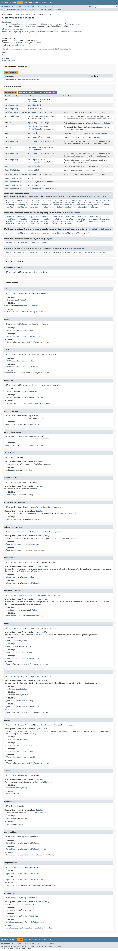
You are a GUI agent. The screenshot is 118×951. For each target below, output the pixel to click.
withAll (31, 182)
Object (37, 123)
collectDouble (95, 217)
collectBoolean (57, 217)
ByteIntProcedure (36, 129)
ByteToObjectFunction (44, 116)
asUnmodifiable (34, 109)
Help (51, 2)
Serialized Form (8, 61)
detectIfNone (56, 202)
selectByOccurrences (36, 160)
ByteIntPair (21, 112)
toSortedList (82, 207)
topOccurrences (34, 174)
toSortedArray (69, 207)
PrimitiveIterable (75, 32)
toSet (59, 207)
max (28, 205)
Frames (28, 6)
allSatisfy (28, 200)
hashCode (31, 133)
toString (94, 207)
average (95, 200)
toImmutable (33, 170)
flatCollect (9, 221)
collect (31, 116)
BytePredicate (40, 141)
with (29, 178)
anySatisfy (39, 200)
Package (12, 2)
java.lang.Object (9, 22)
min (51, 205)
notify (16, 243)
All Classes (49, 6)
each (65, 202)
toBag (45, 207)
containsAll (25, 202)
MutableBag (13, 116)
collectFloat (10, 219)
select (30, 153)
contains (14, 202)
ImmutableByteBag (12, 170)
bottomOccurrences (35, 112)
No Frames (36, 6)
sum (31, 207)
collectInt (22, 219)
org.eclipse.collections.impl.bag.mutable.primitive (30, 14)
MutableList (10, 112)
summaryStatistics (12, 223)
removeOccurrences (35, 147)
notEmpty (81, 205)
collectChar (82, 217)
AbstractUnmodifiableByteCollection (25, 43)
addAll (12, 200)
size (26, 207)
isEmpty (91, 202)
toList (52, 207)
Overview (4, 2)
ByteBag (17, 32)
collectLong (33, 219)
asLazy (87, 200)
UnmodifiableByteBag (13, 79)
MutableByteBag (28, 32)
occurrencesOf (34, 137)
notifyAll (25, 243)
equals (30, 123)
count (46, 202)
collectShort (46, 219)
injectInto (82, 202)
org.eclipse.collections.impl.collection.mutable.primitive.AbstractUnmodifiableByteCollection (43, 24)
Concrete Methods (46, 92)
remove (89, 205)
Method (31, 9)
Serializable (7, 32)
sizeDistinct (33, 166)
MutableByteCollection (57, 32)
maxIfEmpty (35, 205)
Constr (23, 9)
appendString (51, 200)
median (45, 205)
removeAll (98, 205)
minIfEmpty (58, 205)
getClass (8, 243)
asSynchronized (34, 105)
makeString (101, 202)
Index (46, 2)
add (5, 200)
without (31, 185)
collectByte (70, 217)
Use (25, 2)
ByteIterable (41, 32)
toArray (38, 207)
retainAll (8, 207)
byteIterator (105, 200)
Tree (30, 2)
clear (6, 202)
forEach (72, 202)
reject (30, 141)
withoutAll (32, 189)
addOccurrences (34, 99)
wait (33, 243)
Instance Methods (27, 92)
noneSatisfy (70, 205)
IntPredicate (34, 162)
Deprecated (38, 2)
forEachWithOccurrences (38, 127)
